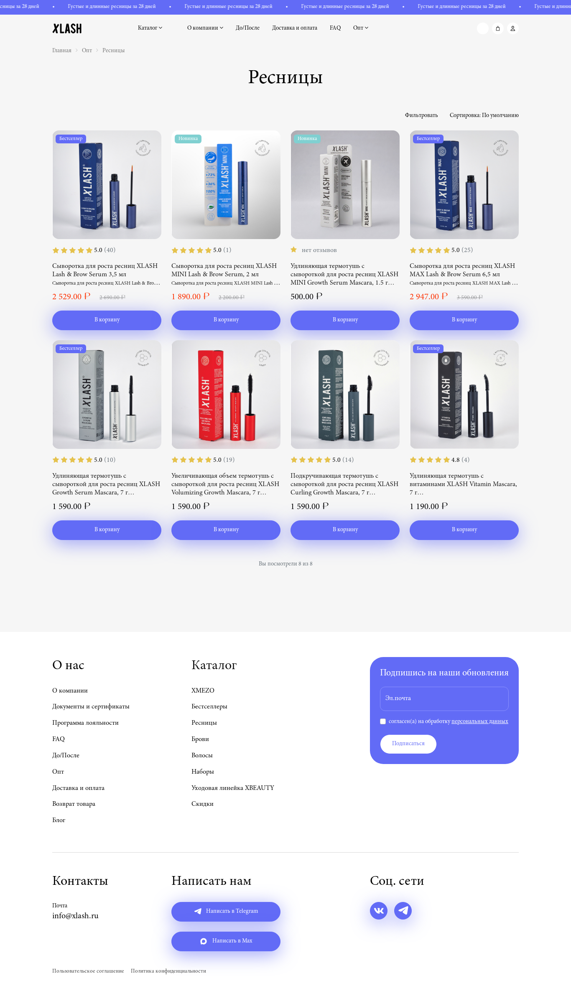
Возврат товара (73, 804)
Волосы (202, 755)
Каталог (148, 28)
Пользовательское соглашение (88, 971)
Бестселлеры (209, 706)
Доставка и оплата (294, 28)
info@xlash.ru (75, 916)
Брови (200, 739)
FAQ (335, 28)
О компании (203, 28)
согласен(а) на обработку (448, 722)
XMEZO (202, 691)
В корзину (107, 320)
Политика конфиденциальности (168, 971)
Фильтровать (421, 116)
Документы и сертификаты (91, 706)
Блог (58, 820)
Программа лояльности (85, 723)
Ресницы (113, 51)
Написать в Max (231, 941)
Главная (61, 51)
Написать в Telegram (231, 911)
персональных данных (479, 722)
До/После (248, 28)
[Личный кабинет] (513, 28)
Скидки (202, 804)
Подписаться (408, 744)
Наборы (202, 772)
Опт (359, 28)
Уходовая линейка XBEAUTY (232, 788)
